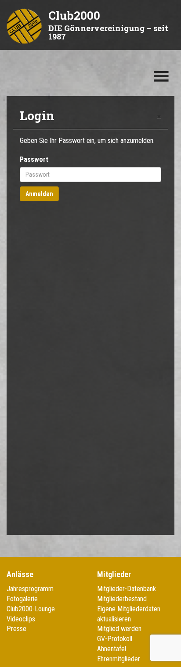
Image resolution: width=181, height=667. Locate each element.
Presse (16, 628)
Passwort (34, 159)
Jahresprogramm (30, 589)
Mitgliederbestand (122, 599)
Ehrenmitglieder (118, 659)
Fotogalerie (22, 599)
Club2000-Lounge (31, 609)
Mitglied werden (119, 628)
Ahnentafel (111, 649)
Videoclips (21, 619)
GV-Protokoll (114, 639)
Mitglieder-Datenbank (126, 589)
